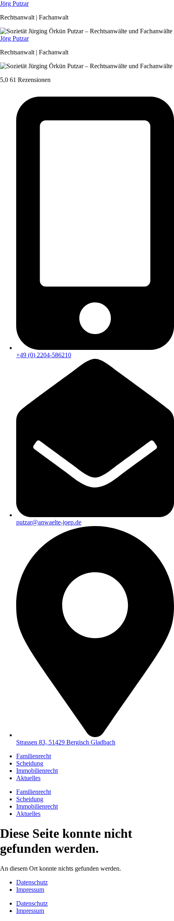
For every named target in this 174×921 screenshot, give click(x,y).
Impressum (30, 889)
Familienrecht (33, 756)
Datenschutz (32, 882)
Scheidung (29, 763)
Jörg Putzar (14, 3)
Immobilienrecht (37, 770)
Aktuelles (28, 777)
